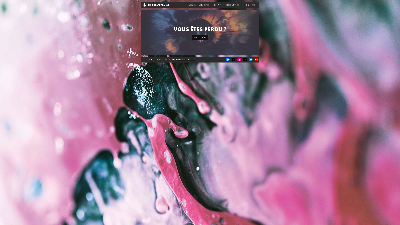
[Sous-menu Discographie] (239, 5)
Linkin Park (216, 5)
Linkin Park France (158, 5)
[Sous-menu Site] (256, 5)
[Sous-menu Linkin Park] (223, 5)
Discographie (232, 5)
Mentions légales (186, 60)
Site (253, 5)
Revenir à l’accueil (200, 37)
